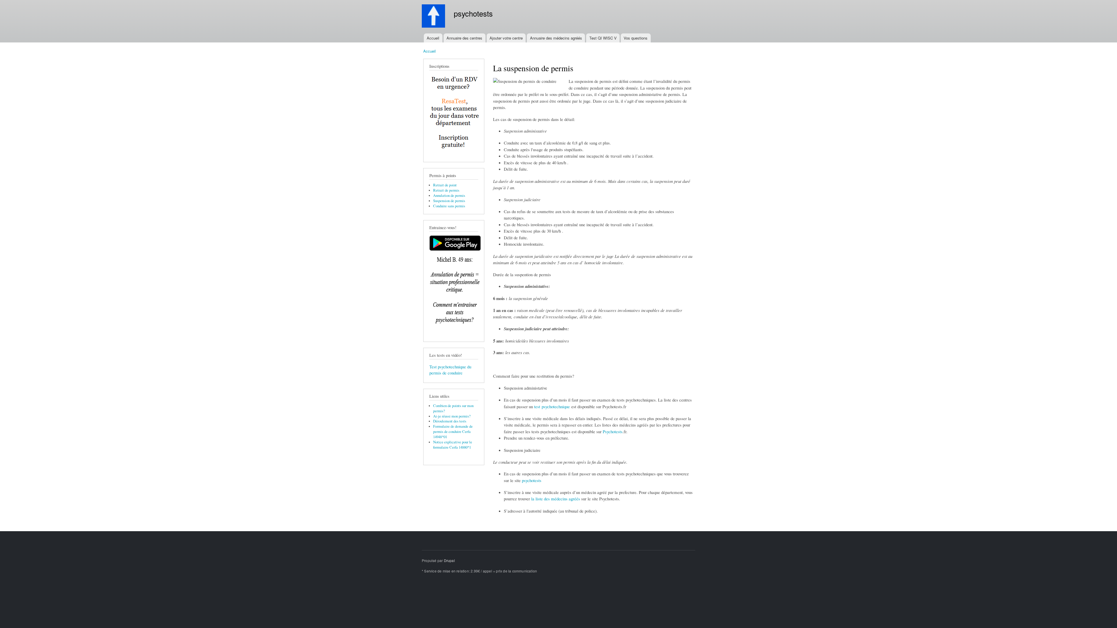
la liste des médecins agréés (555, 499)
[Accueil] (434, 16)
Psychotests (612, 431)
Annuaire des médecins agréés (556, 38)
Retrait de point (445, 185)
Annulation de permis (449, 195)
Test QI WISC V (603, 38)
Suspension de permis (449, 200)
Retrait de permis (446, 190)
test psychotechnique (552, 406)
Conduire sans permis (449, 206)
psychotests (531, 480)
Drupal (449, 560)
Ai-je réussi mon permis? (452, 416)
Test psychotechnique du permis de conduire (450, 370)
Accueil (433, 38)
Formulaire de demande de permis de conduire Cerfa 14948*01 (453, 431)
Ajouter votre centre (506, 38)
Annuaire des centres (464, 38)
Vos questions (636, 38)
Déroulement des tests (449, 421)
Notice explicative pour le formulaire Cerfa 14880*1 (452, 445)
